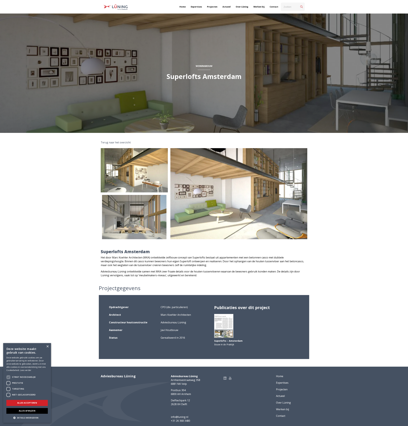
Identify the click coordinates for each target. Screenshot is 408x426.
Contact (274, 6)
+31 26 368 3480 (180, 420)
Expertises (196, 6)
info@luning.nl (179, 417)
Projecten (212, 6)
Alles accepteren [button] (27, 402)
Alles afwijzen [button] (27, 410)
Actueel (226, 6)
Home (182, 6)
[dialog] (27, 383)
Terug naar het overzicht (116, 142)
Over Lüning (242, 6)
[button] (27, 418)
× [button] (47, 346)
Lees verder (25, 370)
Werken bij (259, 6)
